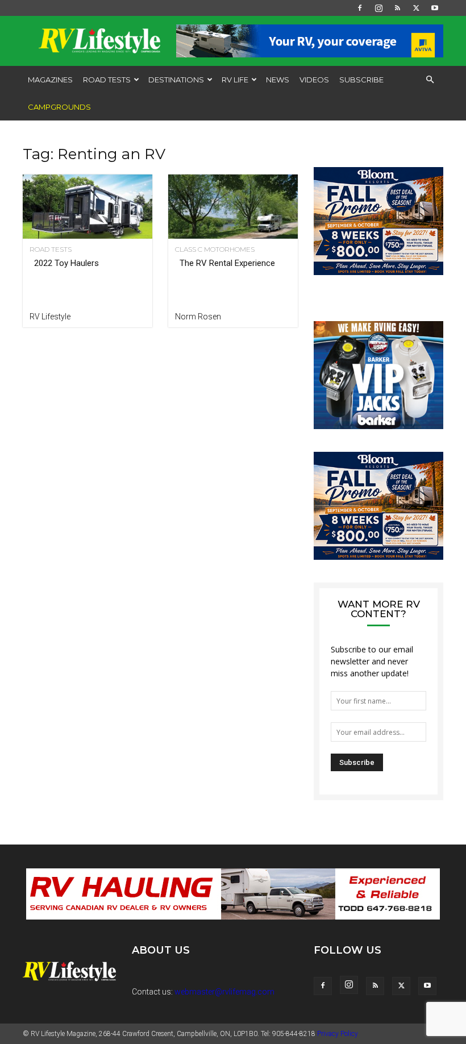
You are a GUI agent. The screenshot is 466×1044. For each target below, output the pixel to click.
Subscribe (361, 79)
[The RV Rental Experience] (233, 206)
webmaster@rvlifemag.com (224, 991)
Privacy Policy (337, 1034)
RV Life (235, 79)
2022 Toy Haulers (66, 263)
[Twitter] (416, 8)
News (277, 79)
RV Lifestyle (50, 316)
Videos (314, 79)
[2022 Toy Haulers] (87, 206)
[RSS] (397, 8)
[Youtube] (434, 8)
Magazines (50, 79)
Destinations (176, 79)
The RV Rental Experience (227, 263)
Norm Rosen (198, 316)
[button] (429, 79)
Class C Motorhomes (215, 249)
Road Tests (107, 79)
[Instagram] (378, 8)
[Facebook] (359, 8)
